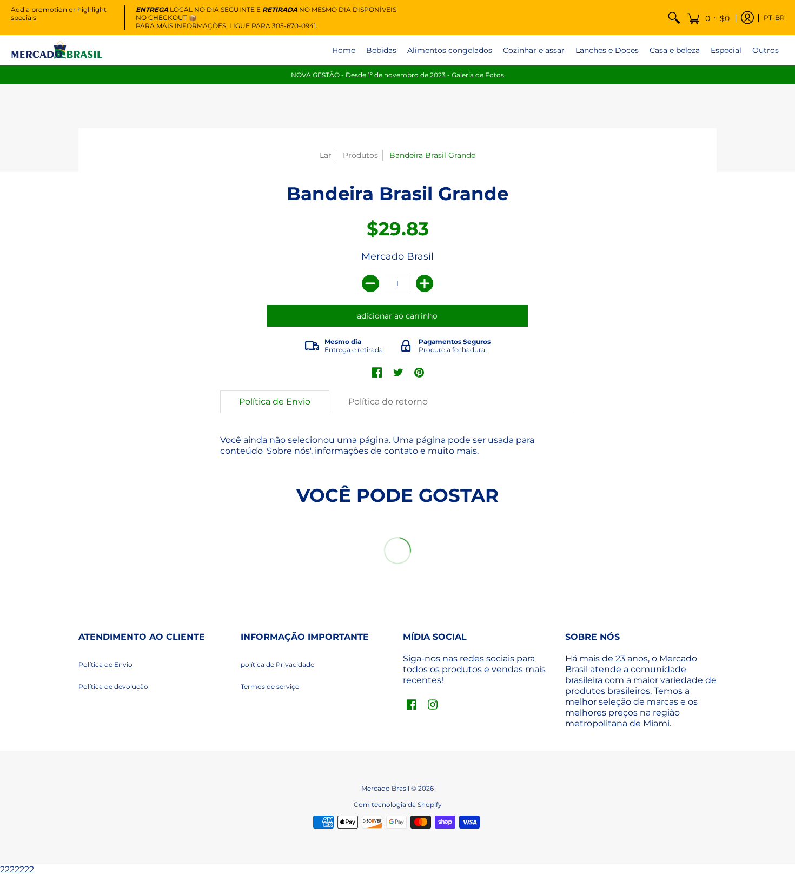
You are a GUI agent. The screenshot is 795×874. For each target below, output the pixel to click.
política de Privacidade (277, 664)
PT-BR (774, 18)
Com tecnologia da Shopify (398, 804)
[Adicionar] (424, 283)
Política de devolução (113, 687)
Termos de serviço (270, 687)
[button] (708, 17)
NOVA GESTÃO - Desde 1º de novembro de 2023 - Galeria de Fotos (397, 75)
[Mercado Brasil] (57, 50)
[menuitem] (674, 17)
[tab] (274, 401)
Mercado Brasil (397, 256)
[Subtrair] (370, 283)
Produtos (360, 155)
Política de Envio (105, 664)
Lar (326, 155)
